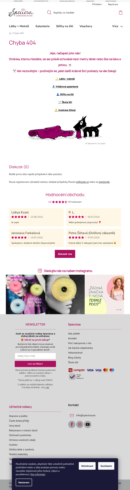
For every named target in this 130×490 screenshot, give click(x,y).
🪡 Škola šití (65, 102)
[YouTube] (87, 424)
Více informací (37, 474)
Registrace (113, 4)
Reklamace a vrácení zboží (23, 430)
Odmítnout (87, 465)
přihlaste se (82, 181)
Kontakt (72, 338)
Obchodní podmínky (20, 435)
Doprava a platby (18, 415)
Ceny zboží (14, 425)
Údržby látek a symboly (21, 449)
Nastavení (23, 482)
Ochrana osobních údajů (22, 439)
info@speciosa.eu (86, 415)
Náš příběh (74, 333)
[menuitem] (19, 26)
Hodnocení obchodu (65, 194)
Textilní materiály (18, 454)
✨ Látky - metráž (65, 78)
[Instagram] (79, 424)
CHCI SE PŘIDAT (35, 363)
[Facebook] (71, 424)
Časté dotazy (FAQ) (19, 420)
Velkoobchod (75, 352)
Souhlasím (106, 465)
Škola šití (73, 362)
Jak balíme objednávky (80, 347)
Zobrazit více (65, 253)
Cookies (13, 444)
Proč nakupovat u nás (79, 343)
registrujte (104, 181)
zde (47, 387)
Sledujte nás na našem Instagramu (68, 271)
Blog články (74, 357)
